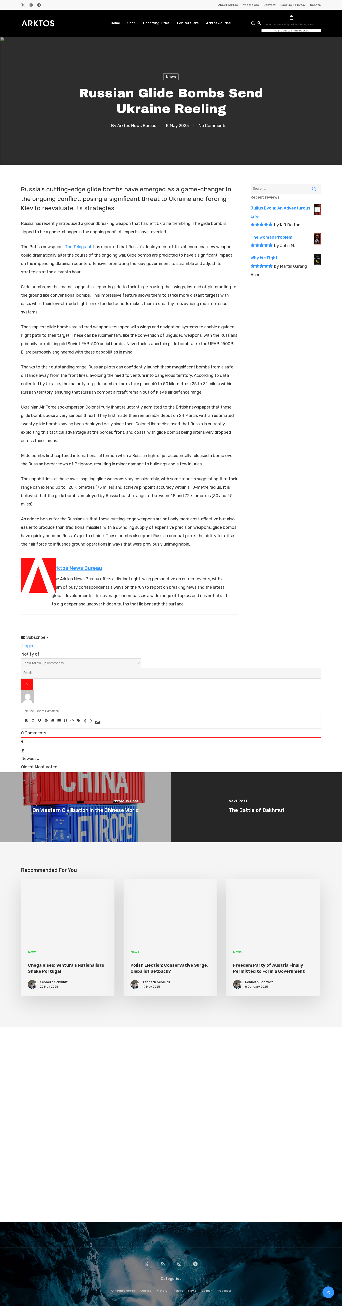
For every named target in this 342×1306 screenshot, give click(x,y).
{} (85, 720)
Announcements (123, 1290)
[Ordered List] (52, 720)
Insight (178, 1290)
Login (27, 645)
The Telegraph (78, 246)
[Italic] (33, 720)
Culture (145, 1290)
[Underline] (39, 720)
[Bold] (26, 720)
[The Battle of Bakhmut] (256, 807)
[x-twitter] (23, 5)
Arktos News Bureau (136, 125)
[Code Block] (72, 720)
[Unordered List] (59, 720)
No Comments (212, 125)
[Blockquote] (65, 720)
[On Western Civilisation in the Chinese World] (85, 807)
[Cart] (291, 17)
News (171, 77)
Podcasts (224, 1290)
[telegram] (39, 5)
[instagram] (31, 5)
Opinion (206, 1290)
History (162, 1290)
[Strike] (46, 720)
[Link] (78, 720)
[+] (92, 720)
